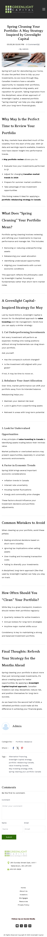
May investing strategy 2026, (21, 769)
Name (4, 823)
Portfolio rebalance (24, 742)
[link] (23, 54)
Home (23, 888)
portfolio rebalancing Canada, (22, 763)
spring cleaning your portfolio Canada (25, 772)
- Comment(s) (32, 44)
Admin (25, 49)
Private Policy (23, 905)
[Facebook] (17, 925)
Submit (9, 837)
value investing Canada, (19, 766)
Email (26, 823)
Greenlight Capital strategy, (21, 760)
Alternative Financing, (18, 757)
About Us (23, 891)
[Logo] (19, 9)
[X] (21, 925)
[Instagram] (29, 925)
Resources (23, 901)
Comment (6, 800)
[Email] (25, 925)
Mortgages (23, 898)
